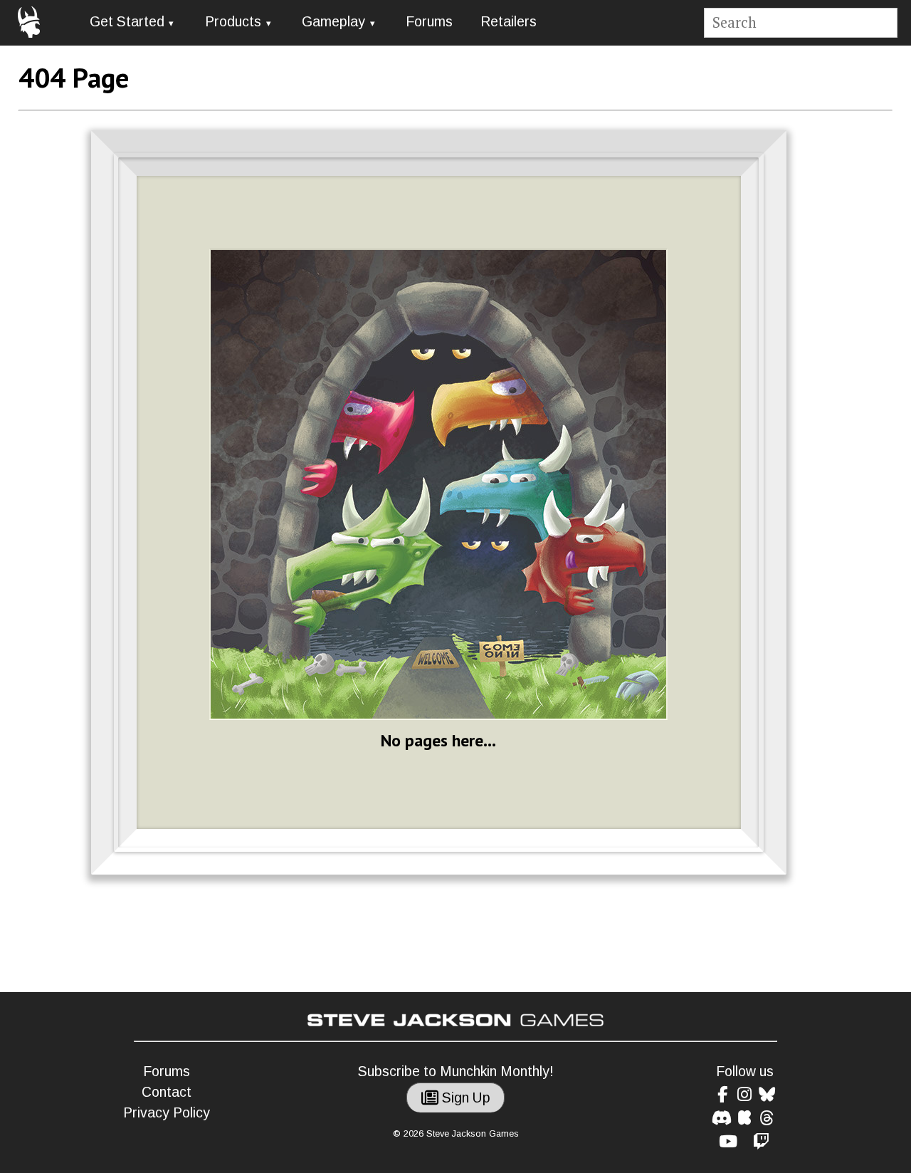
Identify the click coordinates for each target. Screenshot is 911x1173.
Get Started (127, 21)
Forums (429, 21)
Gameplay (333, 21)
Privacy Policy (166, 1112)
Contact (166, 1092)
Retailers (508, 21)
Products (233, 21)
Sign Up (464, 1097)
